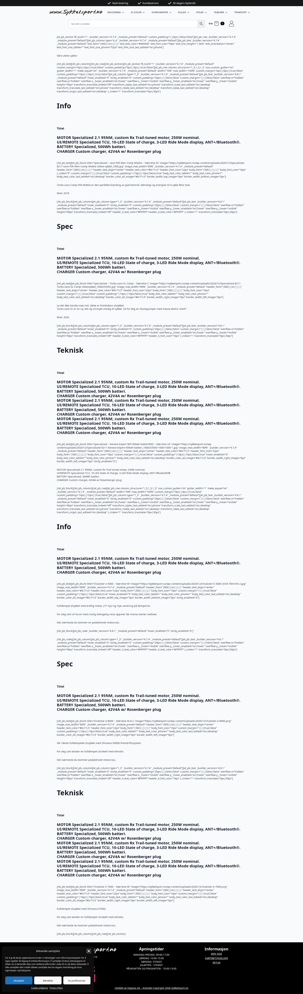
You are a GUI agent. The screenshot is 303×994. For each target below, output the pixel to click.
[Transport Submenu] (250, 12)
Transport (240, 12)
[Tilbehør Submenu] (227, 12)
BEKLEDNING (114, 12)
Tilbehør (219, 12)
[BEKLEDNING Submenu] (124, 12)
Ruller (182, 12)
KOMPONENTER (160, 12)
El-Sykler (136, 12)
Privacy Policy (56, 987)
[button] (88, 951)
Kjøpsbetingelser (216, 958)
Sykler (200, 12)
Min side (216, 953)
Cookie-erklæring (39, 987)
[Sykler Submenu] (207, 12)
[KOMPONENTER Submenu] (171, 12)
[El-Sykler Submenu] (145, 12)
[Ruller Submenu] (189, 12)
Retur (216, 962)
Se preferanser (77, 980)
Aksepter (19, 980)
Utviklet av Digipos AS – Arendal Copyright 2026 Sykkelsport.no (151, 988)
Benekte (48, 980)
